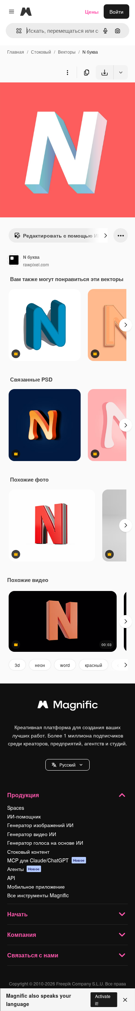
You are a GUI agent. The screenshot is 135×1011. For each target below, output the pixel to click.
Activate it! (103, 999)
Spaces (15, 807)
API (11, 877)
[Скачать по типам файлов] (120, 72)
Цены (92, 11)
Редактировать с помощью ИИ (62, 235)
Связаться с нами (32, 955)
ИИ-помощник (24, 816)
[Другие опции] (67, 72)
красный (93, 665)
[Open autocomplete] (16, 30)
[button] (67, 765)
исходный (48, 96)
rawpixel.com (36, 264)
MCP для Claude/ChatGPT (46, 860)
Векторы (67, 52)
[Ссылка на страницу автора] (13, 260)
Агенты (23, 868)
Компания (21, 934)
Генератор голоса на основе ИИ (45, 842)
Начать (17, 914)
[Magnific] (67, 706)
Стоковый (41, 52)
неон (40, 665)
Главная (15, 52)
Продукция (23, 795)
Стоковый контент (28, 851)
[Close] (125, 1000)
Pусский (67, 765)
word (65, 665)
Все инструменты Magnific (38, 895)
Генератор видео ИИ (31, 834)
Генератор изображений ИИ (40, 825)
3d (17, 665)
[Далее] (105, 235)
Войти (116, 11)
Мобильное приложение (36, 886)
